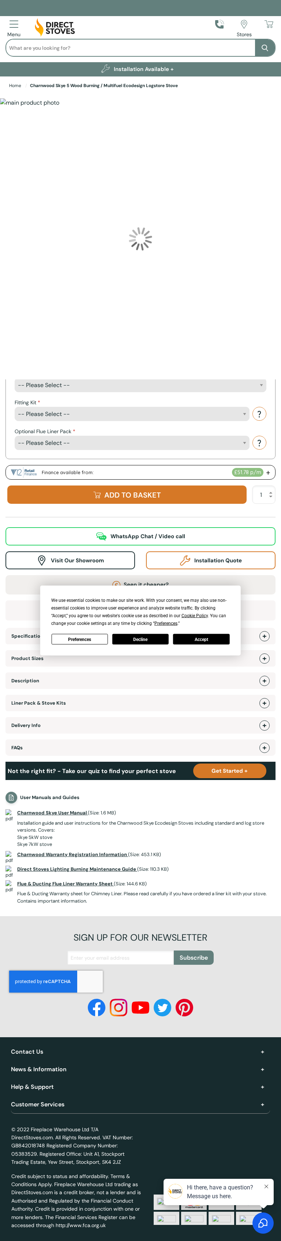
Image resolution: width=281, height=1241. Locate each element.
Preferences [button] (165, 623)
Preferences (79, 639)
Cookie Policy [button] (194, 615)
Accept (201, 639)
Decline (140, 639)
